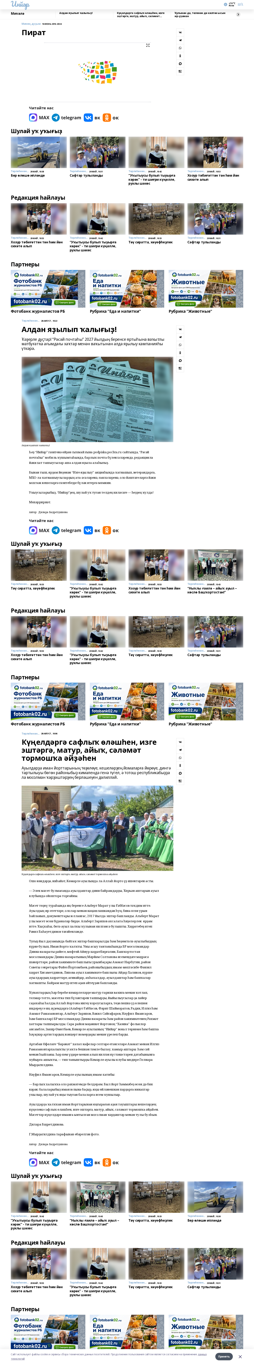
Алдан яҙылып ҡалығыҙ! (75, 13)
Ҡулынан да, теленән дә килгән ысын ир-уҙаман (200, 15)
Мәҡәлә (17, 14)
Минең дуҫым (31, 23)
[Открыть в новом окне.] (39, 117)
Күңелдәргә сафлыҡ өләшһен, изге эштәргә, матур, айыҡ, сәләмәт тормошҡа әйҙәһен (141, 15)
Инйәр (20, 4)
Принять (224, 1356)
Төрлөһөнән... (31, 320)
